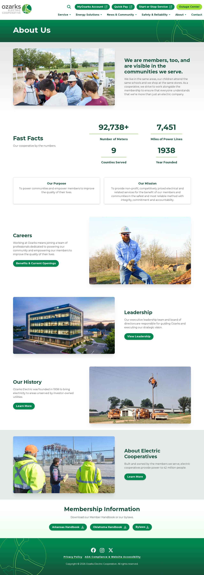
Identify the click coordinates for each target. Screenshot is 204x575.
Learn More (24, 406)
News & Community (120, 14)
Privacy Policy (73, 556)
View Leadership (138, 336)
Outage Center (189, 7)
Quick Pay (121, 7)
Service (63, 14)
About (179, 14)
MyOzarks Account (90, 7)
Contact (196, 14)
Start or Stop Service (153, 7)
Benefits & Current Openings (36, 263)
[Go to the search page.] (69, 7)
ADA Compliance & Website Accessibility (113, 556)
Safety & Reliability (155, 14)
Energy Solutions (87, 14)
